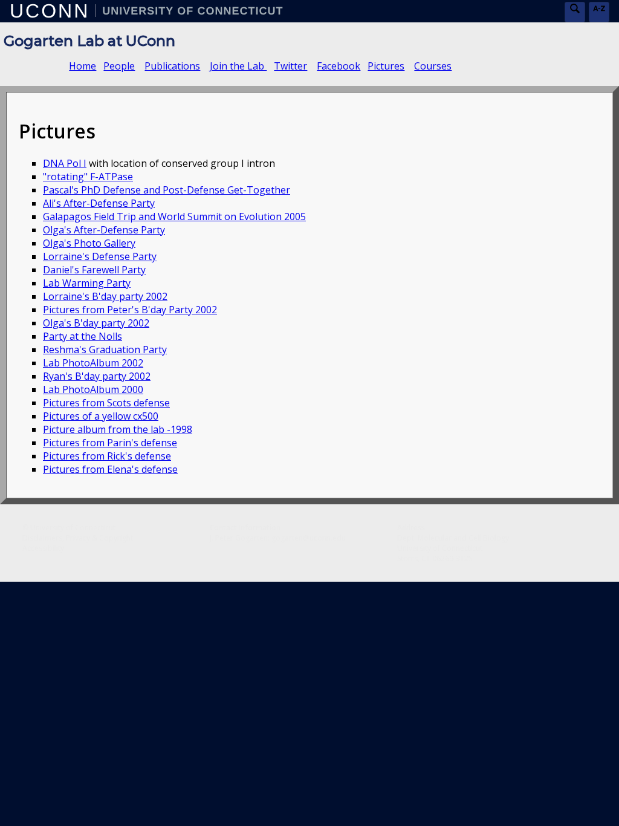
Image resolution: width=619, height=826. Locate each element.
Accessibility (43, 548)
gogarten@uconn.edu (308, 538)
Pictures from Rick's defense (107, 456)
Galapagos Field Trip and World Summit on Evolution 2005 (174, 216)
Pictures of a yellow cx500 (100, 416)
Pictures (386, 66)
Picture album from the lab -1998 (117, 429)
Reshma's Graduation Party (105, 349)
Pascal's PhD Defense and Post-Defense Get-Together (166, 190)
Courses (433, 66)
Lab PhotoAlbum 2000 (93, 389)
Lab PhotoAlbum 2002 (93, 362)
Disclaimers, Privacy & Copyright (77, 538)
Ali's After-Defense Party (99, 203)
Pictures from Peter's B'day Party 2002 (130, 309)
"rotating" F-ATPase (88, 176)
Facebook (338, 66)
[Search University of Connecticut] (575, 12)
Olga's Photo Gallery (89, 243)
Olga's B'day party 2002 (96, 323)
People (119, 66)
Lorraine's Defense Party (100, 256)
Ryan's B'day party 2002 (97, 376)
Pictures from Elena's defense (110, 469)
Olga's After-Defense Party (104, 229)
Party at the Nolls (82, 336)
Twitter (290, 66)
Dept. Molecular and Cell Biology (453, 538)
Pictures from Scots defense (106, 402)
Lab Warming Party (87, 283)
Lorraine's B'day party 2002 (105, 296)
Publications (172, 66)
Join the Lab (238, 66)
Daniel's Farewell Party (94, 269)
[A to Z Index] (599, 12)
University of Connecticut (72, 527)
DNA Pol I (64, 163)
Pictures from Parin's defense (110, 442)
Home (82, 66)
